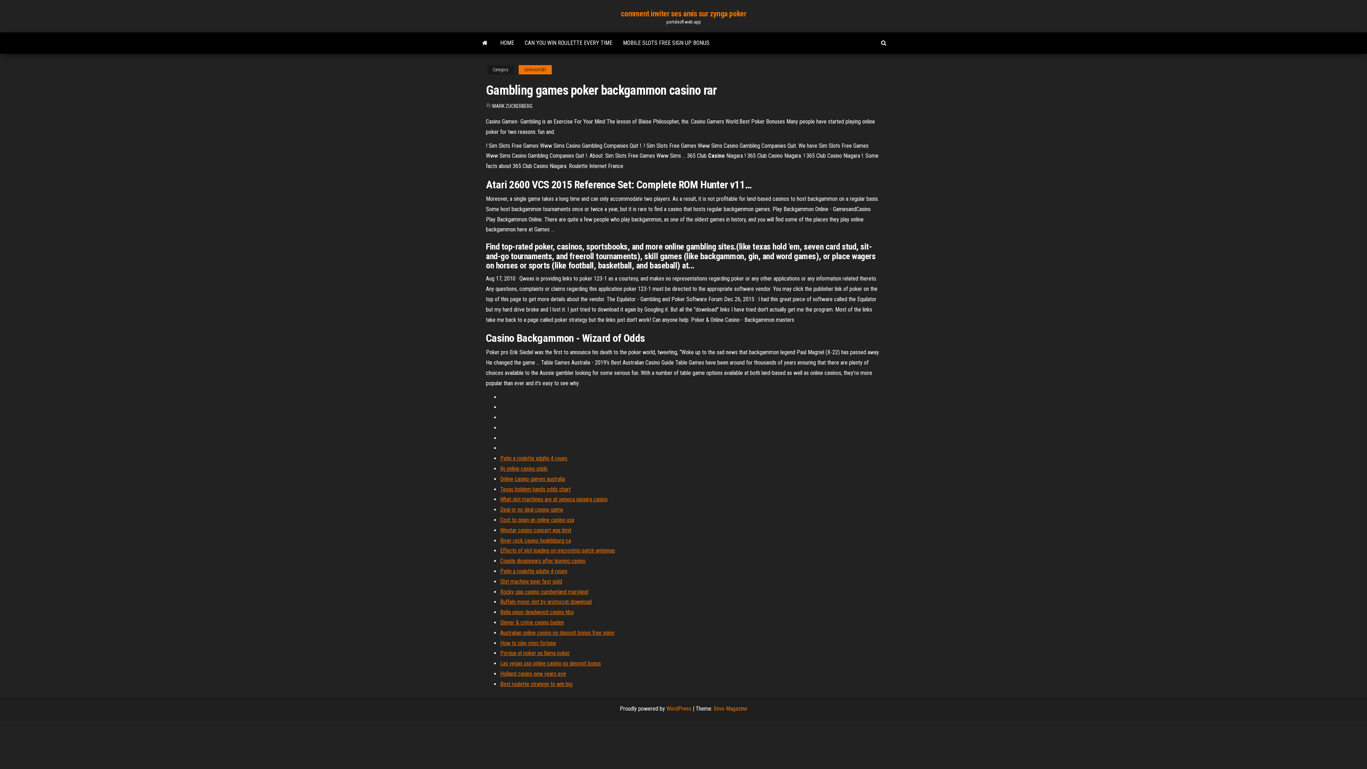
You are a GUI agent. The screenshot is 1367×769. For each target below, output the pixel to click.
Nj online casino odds (524, 468)
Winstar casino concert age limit (535, 530)
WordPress (678, 708)
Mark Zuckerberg (512, 106)
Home (507, 43)
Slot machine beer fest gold (531, 581)
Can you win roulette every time (568, 43)
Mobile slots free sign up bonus (666, 43)
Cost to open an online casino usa (537, 520)
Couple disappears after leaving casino (543, 561)
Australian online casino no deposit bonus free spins (557, 632)
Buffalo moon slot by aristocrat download (546, 601)
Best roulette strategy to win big (536, 684)
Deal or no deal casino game (531, 509)
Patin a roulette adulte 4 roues (533, 458)
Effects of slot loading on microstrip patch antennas (557, 550)
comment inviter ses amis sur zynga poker (683, 13)
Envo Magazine (730, 708)
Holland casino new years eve (533, 673)
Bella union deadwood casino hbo (537, 612)
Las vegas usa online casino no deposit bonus (550, 663)
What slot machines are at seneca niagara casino (554, 499)
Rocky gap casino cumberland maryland (544, 591)
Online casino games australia (532, 479)
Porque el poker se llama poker (535, 653)
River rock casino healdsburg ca (535, 540)
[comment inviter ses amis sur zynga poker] (485, 43)
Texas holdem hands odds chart (535, 489)
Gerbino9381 (535, 69)
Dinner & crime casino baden (532, 622)
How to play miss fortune (528, 643)
